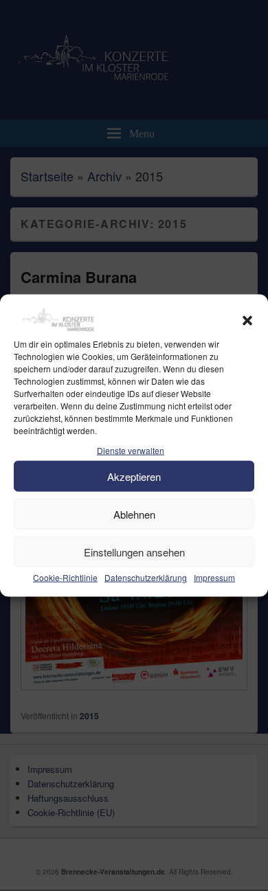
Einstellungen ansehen (134, 551)
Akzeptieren (134, 476)
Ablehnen (134, 513)
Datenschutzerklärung (145, 577)
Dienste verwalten (130, 450)
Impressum (214, 577)
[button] (247, 321)
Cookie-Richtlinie (65, 577)
